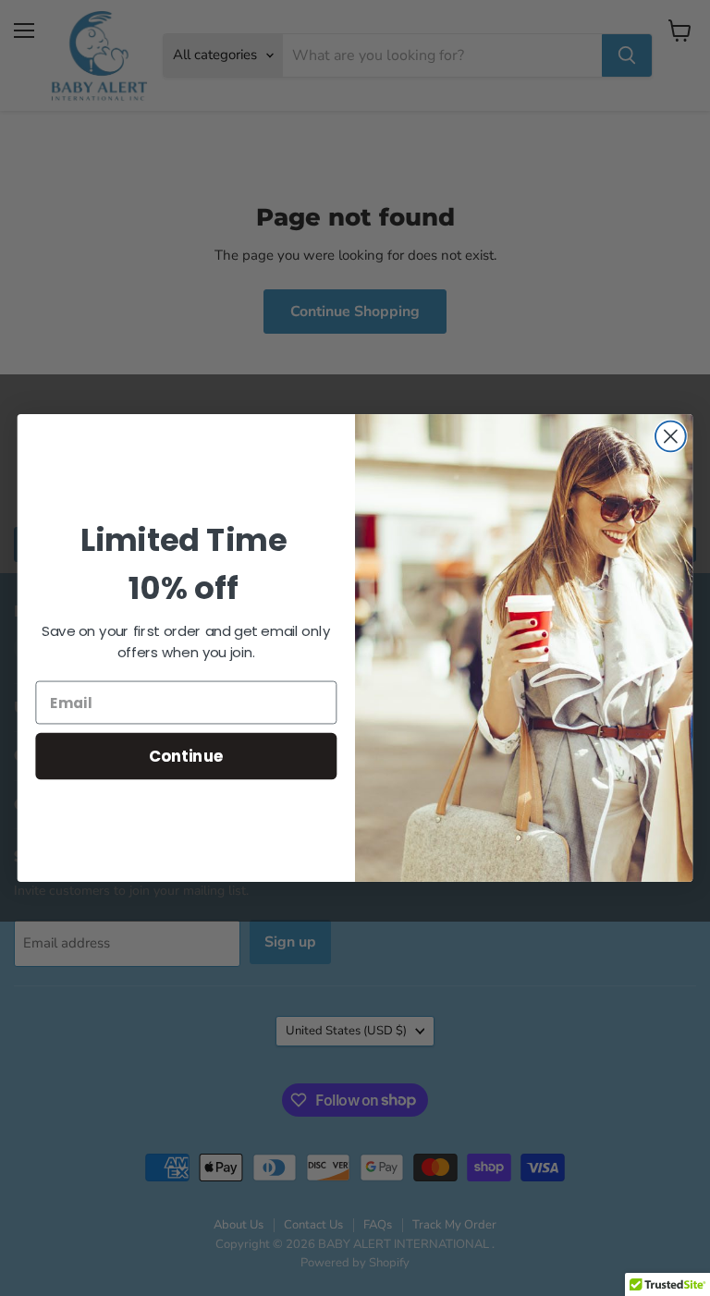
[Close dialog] (670, 437)
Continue (186, 755)
